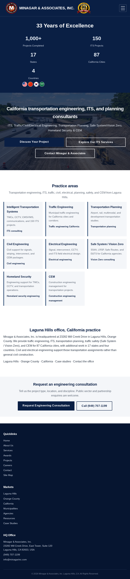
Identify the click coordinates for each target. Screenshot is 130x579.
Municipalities (10, 508)
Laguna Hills (11, 361)
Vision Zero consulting (103, 259)
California (47, 361)
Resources (9, 518)
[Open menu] (123, 8)
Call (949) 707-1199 (94, 405)
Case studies (63, 361)
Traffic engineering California (64, 226)
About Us (8, 445)
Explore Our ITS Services (96, 142)
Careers (7, 465)
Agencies (8, 513)
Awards (7, 455)
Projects (7, 460)
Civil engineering (16, 263)
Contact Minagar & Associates (65, 153)
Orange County (30, 361)
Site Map (8, 475)
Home (6, 440)
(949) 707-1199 (11, 554)
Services (8, 450)
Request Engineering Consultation (46, 405)
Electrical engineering (60, 259)
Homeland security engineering (23, 296)
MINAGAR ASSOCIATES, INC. (46, 8)
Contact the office (83, 361)
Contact (7, 470)
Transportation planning (103, 226)
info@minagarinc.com (15, 559)
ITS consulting (14, 231)
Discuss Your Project (34, 141)
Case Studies (10, 523)
